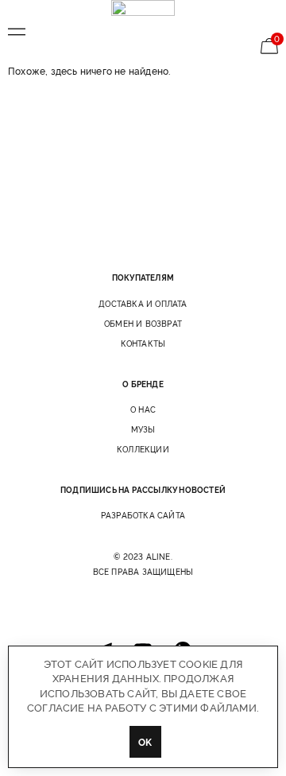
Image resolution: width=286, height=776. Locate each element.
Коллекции (143, 449)
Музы (143, 429)
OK (145, 741)
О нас (143, 409)
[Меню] (16, 32)
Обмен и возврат (143, 324)
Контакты (143, 343)
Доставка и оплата (143, 304)
